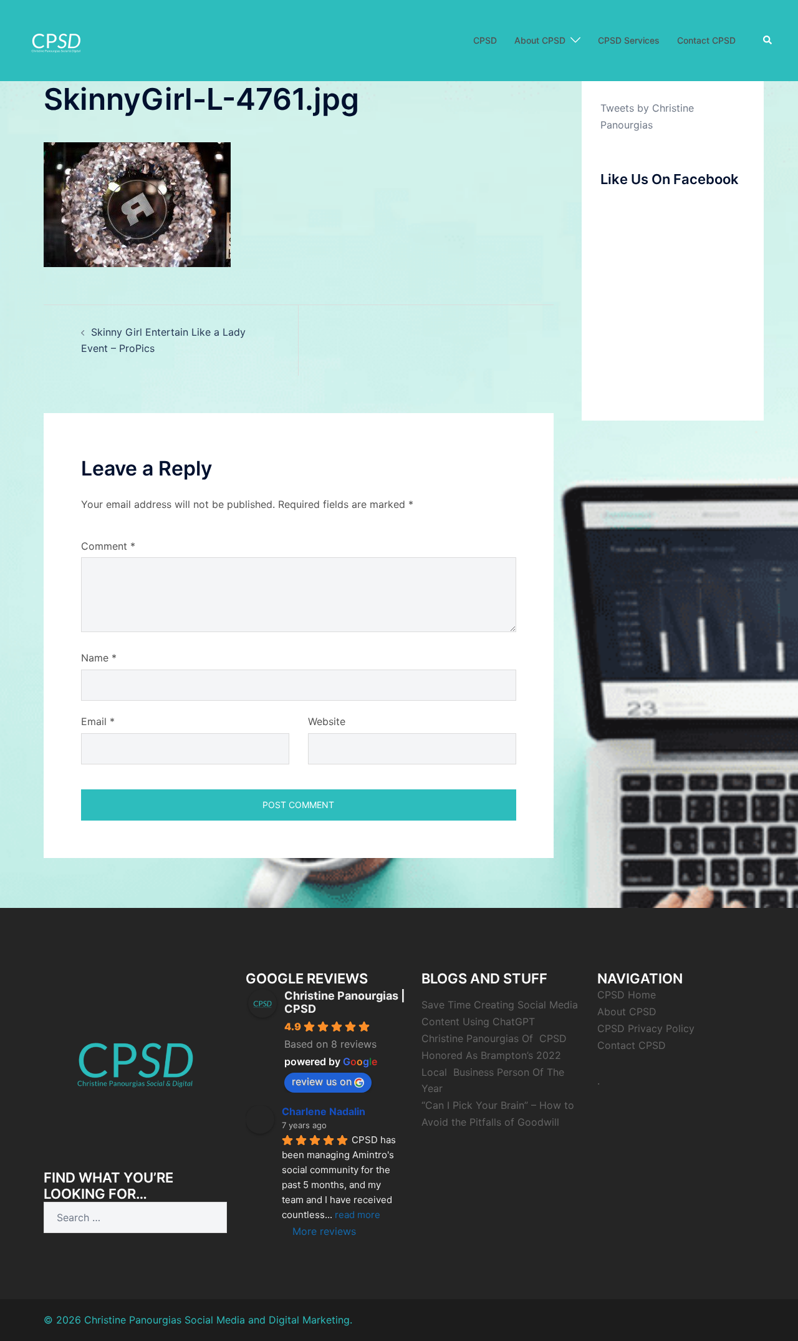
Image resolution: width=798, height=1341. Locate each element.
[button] (768, 41)
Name (99, 657)
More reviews (324, 1231)
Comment (108, 546)
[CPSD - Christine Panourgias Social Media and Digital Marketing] (135, 1057)
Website (326, 721)
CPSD (485, 40)
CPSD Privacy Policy (646, 1028)
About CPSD (539, 40)
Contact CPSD (706, 40)
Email (98, 721)
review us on (322, 1081)
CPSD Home (626, 994)
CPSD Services (629, 40)
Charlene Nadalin (323, 1111)
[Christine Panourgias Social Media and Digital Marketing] (56, 39)
